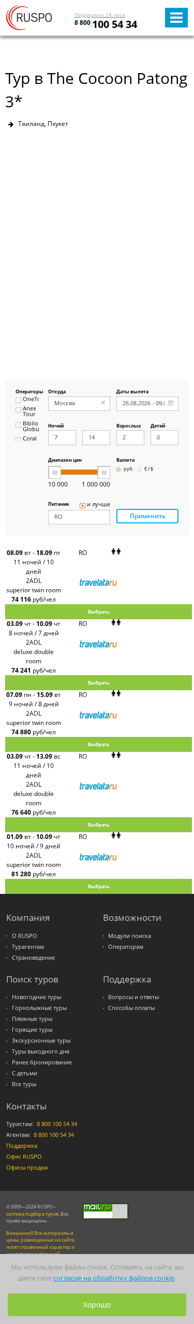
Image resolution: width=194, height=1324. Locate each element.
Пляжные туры (32, 1018)
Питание (58, 504)
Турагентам (28, 946)
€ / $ (148, 469)
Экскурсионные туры (41, 1040)
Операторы (27, 392)
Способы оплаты (131, 1008)
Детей (158, 426)
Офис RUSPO (24, 1156)
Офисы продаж (27, 1167)
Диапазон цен (65, 460)
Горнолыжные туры (39, 1008)
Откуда (57, 392)
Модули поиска (129, 935)
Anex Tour (29, 412)
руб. (128, 469)
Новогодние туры (36, 997)
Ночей (56, 426)
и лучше (98, 505)
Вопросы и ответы (133, 997)
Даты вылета (132, 392)
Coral (30, 439)
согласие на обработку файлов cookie (113, 1278)
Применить (148, 515)
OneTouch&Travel (31, 399)
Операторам (125, 946)
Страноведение (33, 957)
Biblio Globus (31, 427)
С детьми (24, 1073)
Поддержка (21, 1145)
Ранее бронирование (42, 1062)
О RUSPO (24, 935)
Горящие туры (32, 1029)
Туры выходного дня (40, 1051)
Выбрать (99, 611)
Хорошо (97, 1304)
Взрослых (128, 426)
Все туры (24, 1084)
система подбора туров (32, 1214)
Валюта (125, 460)
